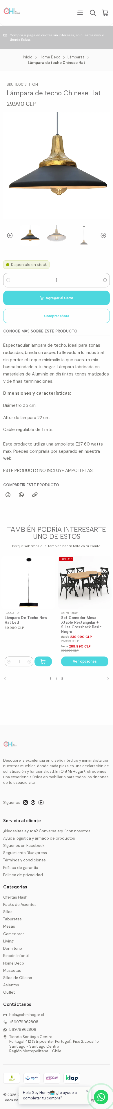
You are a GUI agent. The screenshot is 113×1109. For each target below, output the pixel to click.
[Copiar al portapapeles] (34, 495)
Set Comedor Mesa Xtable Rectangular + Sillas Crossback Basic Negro (38, 625)
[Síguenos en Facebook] (33, 802)
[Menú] (80, 13)
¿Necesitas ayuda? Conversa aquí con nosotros (46, 831)
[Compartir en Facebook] (7, 495)
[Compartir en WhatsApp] (21, 495)
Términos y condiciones (24, 860)
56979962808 (22, 1029)
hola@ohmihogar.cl (26, 1014)
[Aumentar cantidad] (105, 280)
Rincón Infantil (16, 955)
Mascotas (12, 970)
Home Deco (50, 57)
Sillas (7, 911)
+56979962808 (23, 1021)
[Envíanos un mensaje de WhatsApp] (101, 1097)
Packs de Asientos (20, 904)
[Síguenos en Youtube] (41, 802)
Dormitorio (12, 948)
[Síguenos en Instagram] (25, 802)
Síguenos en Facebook (24, 845)
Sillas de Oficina (17, 977)
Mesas (9, 926)
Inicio (27, 57)
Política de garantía (20, 867)
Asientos (11, 985)
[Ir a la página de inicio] (12, 13)
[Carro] (105, 13)
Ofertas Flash (15, 897)
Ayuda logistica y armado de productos (39, 838)
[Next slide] (105, 235)
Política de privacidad (23, 874)
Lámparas (76, 57)
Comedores (14, 933)
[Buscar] (92, 13)
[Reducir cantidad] (7, 280)
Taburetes (12, 919)
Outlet (9, 992)
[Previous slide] (7, 235)
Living (8, 941)
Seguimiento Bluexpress (25, 852)
